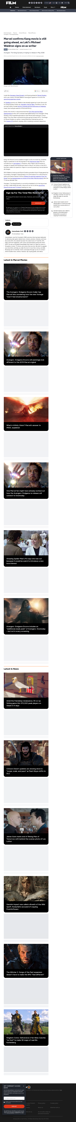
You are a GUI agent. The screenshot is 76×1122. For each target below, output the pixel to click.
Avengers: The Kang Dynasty (11, 34)
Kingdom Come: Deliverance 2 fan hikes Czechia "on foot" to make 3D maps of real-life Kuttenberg (61, 195)
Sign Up (14, 1106)
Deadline (8, 102)
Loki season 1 (17, 163)
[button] (67, 2)
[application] (26, 140)
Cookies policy (54, 1103)
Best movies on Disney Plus (48, 10)
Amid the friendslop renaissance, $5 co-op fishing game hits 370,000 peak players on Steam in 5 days (61, 178)
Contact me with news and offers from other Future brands (13, 1102)
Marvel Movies (32, 33)
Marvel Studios (41, 95)
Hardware (37, 7)
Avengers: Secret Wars (28, 104)
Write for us (29, 1111)
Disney (8, 224)
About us (40, 1107)
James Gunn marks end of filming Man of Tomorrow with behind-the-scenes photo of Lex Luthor (62, 204)
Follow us (38, 91)
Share (7, 91)
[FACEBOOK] (25, 231)
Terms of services (25, 207)
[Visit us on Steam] (41, 3)
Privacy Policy (17, 1111)
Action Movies (22, 33)
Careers (28, 1107)
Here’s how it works (40, 56)
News (5, 49)
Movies (15, 33)
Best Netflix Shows (61, 10)
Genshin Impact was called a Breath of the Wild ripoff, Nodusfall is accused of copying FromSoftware (61, 213)
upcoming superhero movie (12, 99)
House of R (9, 121)
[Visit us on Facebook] (36, 3)
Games (17, 7)
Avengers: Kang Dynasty (17, 95)
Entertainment (27, 7)
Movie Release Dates (34, 10)
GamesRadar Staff (14, 49)
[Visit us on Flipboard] (32, 3)
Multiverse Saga (34, 161)
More (52, 7)
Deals (45, 7)
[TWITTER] (28, 231)
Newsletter (46, 91)
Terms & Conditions (10, 1112)
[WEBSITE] (33, 231)
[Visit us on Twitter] (29, 3)
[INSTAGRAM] (30, 231)
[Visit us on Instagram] (39, 3)
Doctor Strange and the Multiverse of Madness (32, 106)
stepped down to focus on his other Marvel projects (27, 178)
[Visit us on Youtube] (34, 3)
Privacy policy (41, 1103)
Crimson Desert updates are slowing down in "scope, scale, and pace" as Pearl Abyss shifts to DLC (62, 186)
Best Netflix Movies (22, 10)
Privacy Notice (14, 209)
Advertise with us (55, 1107)
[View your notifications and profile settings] (62, 2)
